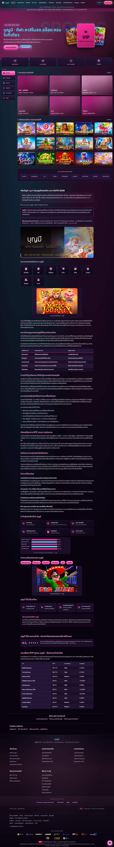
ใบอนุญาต (76, 2)
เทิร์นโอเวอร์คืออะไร (46, 792)
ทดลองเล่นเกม (20, 2)
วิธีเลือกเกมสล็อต (34, 729)
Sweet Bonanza (78, 755)
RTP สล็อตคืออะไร (23, 729)
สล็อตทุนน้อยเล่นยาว (15, 781)
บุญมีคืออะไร (13, 729)
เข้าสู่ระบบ (100, 2)
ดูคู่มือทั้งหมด (44, 729)
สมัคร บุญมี (18, 820)
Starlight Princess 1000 (28, 680)
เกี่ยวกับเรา (51, 2)
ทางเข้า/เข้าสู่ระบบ (43, 2)
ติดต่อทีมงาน (13, 761)
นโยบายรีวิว (58, 2)
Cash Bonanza (26, 685)
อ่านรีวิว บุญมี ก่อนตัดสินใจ (71, 719)
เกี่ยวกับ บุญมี (13, 752)
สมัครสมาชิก (108, 2)
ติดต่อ (36, 823)
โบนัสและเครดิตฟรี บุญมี (55, 719)
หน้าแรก (13, 2)
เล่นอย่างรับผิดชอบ (67, 2)
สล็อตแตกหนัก (13, 778)
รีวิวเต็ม (21, 815)
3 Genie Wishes (26, 702)
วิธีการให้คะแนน (72, 643)
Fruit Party (25, 706)
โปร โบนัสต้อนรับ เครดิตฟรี (21, 818)
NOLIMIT (75, 176)
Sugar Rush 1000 (79, 761)
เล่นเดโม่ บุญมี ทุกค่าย (42, 719)
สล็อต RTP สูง (13, 775)
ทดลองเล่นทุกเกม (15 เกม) (17, 826)
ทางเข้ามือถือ (46, 820)
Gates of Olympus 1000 (28, 689)
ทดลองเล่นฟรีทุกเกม (19, 823)
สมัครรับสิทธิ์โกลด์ (11, 47)
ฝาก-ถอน (34, 2)
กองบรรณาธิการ (14, 755)
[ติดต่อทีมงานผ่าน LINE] (109, 842)
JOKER (54, 176)
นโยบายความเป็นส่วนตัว (56, 845)
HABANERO (65, 176)
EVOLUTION (106, 176)
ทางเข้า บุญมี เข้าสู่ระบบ (27, 820)
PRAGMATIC (34, 176)
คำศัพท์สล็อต (45, 789)
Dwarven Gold (26, 676)
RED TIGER (85, 176)
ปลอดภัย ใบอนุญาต (28, 815)
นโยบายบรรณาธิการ (15, 758)
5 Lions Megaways (27, 693)
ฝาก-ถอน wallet (38, 820)
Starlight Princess (27, 698)
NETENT (95, 176)
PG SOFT (24, 176)
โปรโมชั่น (28, 2)
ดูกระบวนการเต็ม (73, 223)
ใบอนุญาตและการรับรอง (16, 764)
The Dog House (26, 672)
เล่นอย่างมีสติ (72, 842)
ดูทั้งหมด (109, 72)
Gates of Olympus (79, 758)
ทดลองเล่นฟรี (26, 47)
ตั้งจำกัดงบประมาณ (47, 758)
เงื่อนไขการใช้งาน (65, 845)
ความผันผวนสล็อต (46, 784)
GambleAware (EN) (47, 761)
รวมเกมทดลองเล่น (79, 752)
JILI (45, 176)
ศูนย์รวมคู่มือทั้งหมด (47, 775)
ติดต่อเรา (83, 2)
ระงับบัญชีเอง (45, 755)
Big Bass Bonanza (27, 668)
